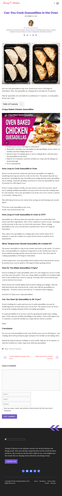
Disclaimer (42, 481)
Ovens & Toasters (15, 349)
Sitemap (53, 483)
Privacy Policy (51, 481)
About (36, 481)
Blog (6, 349)
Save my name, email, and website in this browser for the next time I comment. (28, 409)
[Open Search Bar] (54, 3)
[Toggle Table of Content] (20, 104)
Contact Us (11, 461)
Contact (47, 483)
